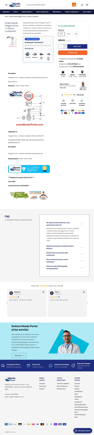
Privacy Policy (61, 389)
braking (77, 389)
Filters (77, 399)
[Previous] (7, 302)
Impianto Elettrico (27, 12)
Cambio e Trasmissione (71, 12)
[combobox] (51, 4)
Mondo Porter (12, 432)
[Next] (87, 302)
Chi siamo (42, 383)
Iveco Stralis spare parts (80, 416)
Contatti (41, 389)
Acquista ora (73, 52)
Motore (15, 12)
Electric (77, 386)
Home (6, 16)
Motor (76, 394)
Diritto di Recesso (62, 386)
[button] (6, 4)
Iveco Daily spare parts (81, 407)
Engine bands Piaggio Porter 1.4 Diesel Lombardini (24, 16)
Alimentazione (57, 12)
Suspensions (78, 396)
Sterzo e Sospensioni (42, 12)
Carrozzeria (6, 12)
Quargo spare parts (80, 404)
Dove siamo (42, 386)
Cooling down (79, 391)
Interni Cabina (87, 12)
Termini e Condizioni (63, 383)
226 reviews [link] (80, 94)
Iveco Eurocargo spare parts (81, 411)
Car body (77, 383)
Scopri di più (18, 355)
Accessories (78, 402)
